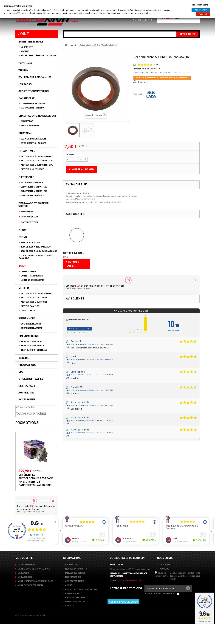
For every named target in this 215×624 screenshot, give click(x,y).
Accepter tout (201, 10)
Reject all (203, 14)
